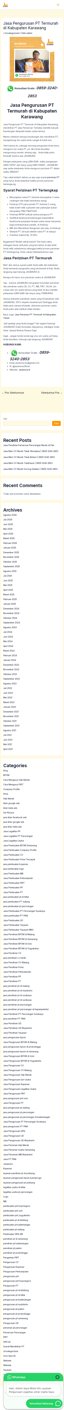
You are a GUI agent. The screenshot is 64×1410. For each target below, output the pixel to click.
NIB (5, 1201)
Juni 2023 (8, 693)
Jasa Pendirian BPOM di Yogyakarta (21, 948)
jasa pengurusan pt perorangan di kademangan (26, 1117)
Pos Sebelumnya (12, 392)
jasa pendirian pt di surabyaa (17, 1000)
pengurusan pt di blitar (14, 1295)
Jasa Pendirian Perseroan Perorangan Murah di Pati (28, 445)
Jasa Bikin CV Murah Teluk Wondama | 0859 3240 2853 (30, 451)
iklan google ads (11, 803)
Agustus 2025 (10, 571)
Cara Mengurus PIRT (13, 784)
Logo (5, 1196)
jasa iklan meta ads (12, 826)
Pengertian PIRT (11, 1257)
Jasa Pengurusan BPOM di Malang (20, 1042)
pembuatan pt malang (13, 1229)
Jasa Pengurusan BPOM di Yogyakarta (22, 1061)
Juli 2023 (7, 688)
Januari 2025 (9, 604)
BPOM (6, 775)
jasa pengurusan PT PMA (15, 1126)
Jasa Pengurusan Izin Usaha (17, 1079)
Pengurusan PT (10, 1285)
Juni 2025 (8, 580)
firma (5, 794)
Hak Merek (8, 798)
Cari (5, 418)
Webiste (7, 1360)
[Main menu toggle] (58, 5)
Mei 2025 (7, 585)
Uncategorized (12, 33)
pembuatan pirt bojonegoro (16, 1206)
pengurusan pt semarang (15, 1318)
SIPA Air (7, 1342)
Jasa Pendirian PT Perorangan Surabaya (23, 1014)
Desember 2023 (11, 665)
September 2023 (11, 678)
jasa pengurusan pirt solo (15, 1098)
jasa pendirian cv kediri (14, 958)
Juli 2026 (7, 519)
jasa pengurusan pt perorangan (18, 1112)
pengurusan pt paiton (13, 1309)
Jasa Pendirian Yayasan (14, 1032)
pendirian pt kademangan (15, 1243)
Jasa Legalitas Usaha (13, 840)
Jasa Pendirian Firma (13, 967)
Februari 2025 (10, 599)
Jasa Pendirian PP (12, 976)
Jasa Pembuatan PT (13, 892)
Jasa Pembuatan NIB (13, 873)
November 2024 (11, 613)
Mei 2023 (7, 697)
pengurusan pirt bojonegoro (17, 1281)
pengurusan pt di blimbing (16, 1290)
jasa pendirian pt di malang (16, 986)
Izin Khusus (8, 812)
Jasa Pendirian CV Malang (16, 962)
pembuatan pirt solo (13, 1210)
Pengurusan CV (11, 1262)
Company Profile (11, 789)
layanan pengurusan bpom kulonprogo (22, 1178)
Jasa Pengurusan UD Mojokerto (19, 1140)
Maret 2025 (8, 594)
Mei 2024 (8, 641)
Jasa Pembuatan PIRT (14, 883)
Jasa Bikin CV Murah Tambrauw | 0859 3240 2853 (28, 463)
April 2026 (8, 533)
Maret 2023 (8, 702)
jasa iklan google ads (13, 822)
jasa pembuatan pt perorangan (18, 906)
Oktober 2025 (10, 561)
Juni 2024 (8, 636)
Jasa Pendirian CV (12, 953)
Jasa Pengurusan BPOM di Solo (18, 1056)
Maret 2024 (9, 650)
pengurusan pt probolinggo (16, 1313)
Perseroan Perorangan (14, 1332)
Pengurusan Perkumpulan (15, 1271)
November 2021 (11, 716)
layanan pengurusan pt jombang (19, 1182)
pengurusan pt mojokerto (15, 1304)
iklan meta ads (10, 808)
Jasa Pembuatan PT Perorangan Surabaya (24, 911)
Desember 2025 (11, 552)
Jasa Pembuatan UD (13, 920)
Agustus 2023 (10, 683)
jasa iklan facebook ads (15, 817)
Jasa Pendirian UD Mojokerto (17, 1028)
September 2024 (11, 622)
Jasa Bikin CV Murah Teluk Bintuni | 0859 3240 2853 (29, 457)
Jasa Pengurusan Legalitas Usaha (19, 1089)
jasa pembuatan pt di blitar (16, 897)
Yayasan (7, 1370)
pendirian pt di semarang (15, 1239)
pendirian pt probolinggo (15, 1253)
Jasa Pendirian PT (12, 981)
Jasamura (8, 1164)
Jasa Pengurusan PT (13, 1103)
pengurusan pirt (11, 1276)
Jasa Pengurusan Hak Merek (17, 1075)
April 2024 (8, 646)
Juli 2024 (7, 632)
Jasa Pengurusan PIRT (14, 1093)
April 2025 (8, 590)
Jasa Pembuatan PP (13, 887)
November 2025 (11, 557)
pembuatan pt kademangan (16, 1224)
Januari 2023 (9, 707)
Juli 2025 (7, 575)
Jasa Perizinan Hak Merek (16, 1145)
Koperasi (7, 1168)
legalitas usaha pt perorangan (17, 1192)
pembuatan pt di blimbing (15, 1220)
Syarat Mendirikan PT (13, 1346)
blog (5, 770)
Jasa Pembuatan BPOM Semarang (20, 845)
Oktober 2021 (10, 721)
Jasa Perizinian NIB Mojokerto (18, 1154)
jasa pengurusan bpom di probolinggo (22, 1046)
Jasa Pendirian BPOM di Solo (17, 943)
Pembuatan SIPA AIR (13, 1234)
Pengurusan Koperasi (13, 1267)
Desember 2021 (11, 711)
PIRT (5, 1337)
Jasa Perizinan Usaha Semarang (19, 1149)
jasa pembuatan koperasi (15, 864)
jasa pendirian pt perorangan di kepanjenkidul (26, 1009)
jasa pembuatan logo (13, 868)
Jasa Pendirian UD (12, 1023)
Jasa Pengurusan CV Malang (17, 1070)
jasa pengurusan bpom (14, 1037)
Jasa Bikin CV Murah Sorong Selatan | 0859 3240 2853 (30, 469)
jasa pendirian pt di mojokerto (17, 990)
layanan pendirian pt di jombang (19, 1173)
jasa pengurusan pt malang (16, 1107)
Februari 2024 (10, 655)
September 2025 (11, 566)
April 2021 (8, 749)
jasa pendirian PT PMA (14, 1018)
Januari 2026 (9, 547)
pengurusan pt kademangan (17, 1299)
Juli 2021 (7, 735)
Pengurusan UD (11, 1323)
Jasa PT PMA (9, 1159)
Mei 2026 (8, 529)
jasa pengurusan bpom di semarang (20, 1051)
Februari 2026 (10, 543)
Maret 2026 (9, 538)
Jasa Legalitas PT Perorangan (18, 836)
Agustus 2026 (10, 515)
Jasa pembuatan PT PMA (15, 915)
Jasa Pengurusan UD (13, 1136)
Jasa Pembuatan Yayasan (15, 925)
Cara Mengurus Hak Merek (16, 780)
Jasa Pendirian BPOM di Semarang (20, 939)
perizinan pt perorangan (15, 1327)
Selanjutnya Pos (52, 392)
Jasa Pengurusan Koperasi (16, 1084)
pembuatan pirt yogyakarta (16, 1215)
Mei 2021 (7, 744)
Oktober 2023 (10, 674)
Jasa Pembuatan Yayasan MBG (18, 929)
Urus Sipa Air (9, 1356)
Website (7, 1365)
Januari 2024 (9, 660)
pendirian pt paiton (12, 1248)
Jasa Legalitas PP (11, 831)
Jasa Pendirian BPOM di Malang (19, 934)
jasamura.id (24, 369)
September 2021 (11, 725)
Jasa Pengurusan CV (13, 1065)
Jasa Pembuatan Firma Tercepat (19, 859)
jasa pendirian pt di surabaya (17, 995)
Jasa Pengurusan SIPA (14, 1131)
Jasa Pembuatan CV (13, 855)
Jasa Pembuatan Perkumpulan (18, 878)
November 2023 (11, 669)
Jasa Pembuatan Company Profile (19, 850)
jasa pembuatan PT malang (16, 901)
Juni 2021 (7, 739)
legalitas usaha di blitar (14, 1187)
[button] (57, 1377)
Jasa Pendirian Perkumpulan (17, 972)
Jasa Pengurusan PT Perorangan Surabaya (24, 1121)
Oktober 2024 (10, 618)
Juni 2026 (8, 524)
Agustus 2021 (9, 730)
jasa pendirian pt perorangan (17, 1004)
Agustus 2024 (10, 627)
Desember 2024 (11, 608)
